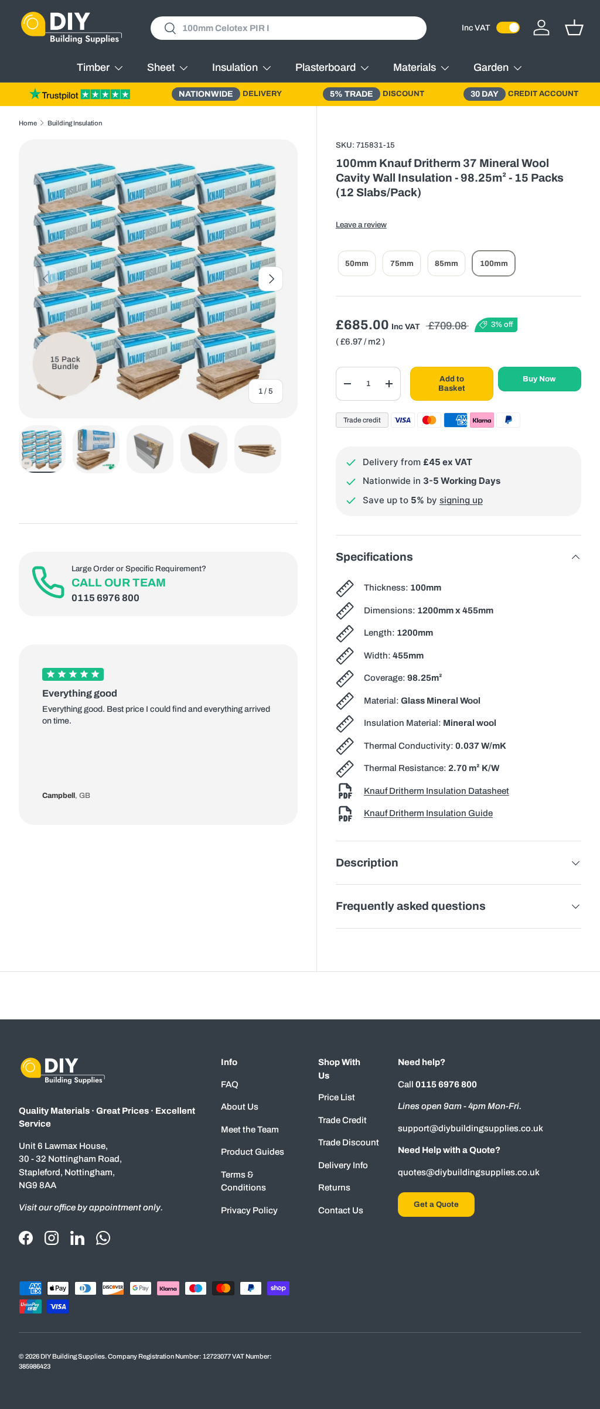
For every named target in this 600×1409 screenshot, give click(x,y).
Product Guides (252, 1151)
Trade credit (362, 420)
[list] (158, 279)
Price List (336, 1097)
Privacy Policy (249, 1210)
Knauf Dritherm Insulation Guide (428, 813)
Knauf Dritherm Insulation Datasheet (436, 791)
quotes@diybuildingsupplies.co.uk (469, 1172)
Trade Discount (348, 1142)
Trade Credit (342, 1120)
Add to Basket (451, 383)
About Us (239, 1106)
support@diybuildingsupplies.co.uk (470, 1128)
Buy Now (539, 378)
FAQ (229, 1084)
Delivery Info (343, 1165)
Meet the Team (250, 1129)
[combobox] (289, 28)
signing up (461, 500)
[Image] (79, 94)
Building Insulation (74, 123)
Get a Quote (436, 1204)
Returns (334, 1187)
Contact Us (340, 1210)
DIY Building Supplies (72, 1356)
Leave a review (361, 224)
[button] (574, 27)
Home (28, 123)
